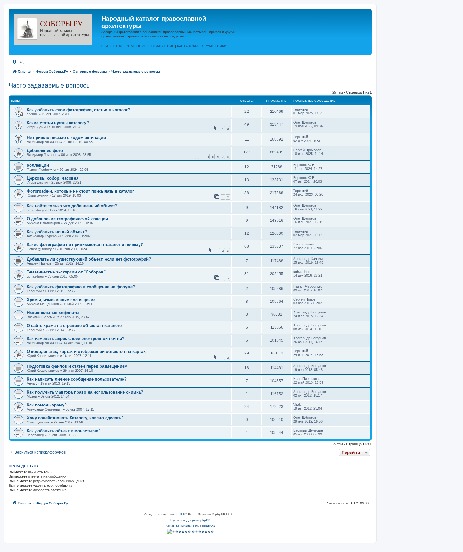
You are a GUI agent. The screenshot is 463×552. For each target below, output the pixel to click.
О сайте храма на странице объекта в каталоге (74, 325)
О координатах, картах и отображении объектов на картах (86, 351)
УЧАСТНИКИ (216, 46)
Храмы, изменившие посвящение (61, 299)
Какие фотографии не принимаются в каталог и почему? (85, 244)
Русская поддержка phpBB (190, 520)
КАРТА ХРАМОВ (190, 46)
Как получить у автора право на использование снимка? (85, 392)
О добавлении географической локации (67, 218)
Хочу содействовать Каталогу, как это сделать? (75, 418)
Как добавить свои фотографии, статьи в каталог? (78, 109)
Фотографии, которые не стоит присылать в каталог (80, 191)
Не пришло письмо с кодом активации (66, 137)
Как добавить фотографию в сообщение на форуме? (81, 287)
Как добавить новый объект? (57, 231)
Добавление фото (45, 150)
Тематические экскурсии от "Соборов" (66, 272)
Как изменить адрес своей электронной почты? (75, 338)
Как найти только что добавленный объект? (72, 206)
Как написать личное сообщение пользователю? (77, 379)
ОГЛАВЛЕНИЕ (162, 46)
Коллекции (38, 165)
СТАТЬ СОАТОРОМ (117, 46)
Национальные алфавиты (53, 312)
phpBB (180, 514)
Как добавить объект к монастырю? (64, 430)
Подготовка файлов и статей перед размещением (77, 366)
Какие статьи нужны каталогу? (58, 122)
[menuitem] (18, 62)
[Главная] (55, 28)
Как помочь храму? (47, 405)
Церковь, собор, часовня (53, 178)
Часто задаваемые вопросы (50, 85)
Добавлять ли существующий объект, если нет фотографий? (89, 259)
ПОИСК (142, 46)
